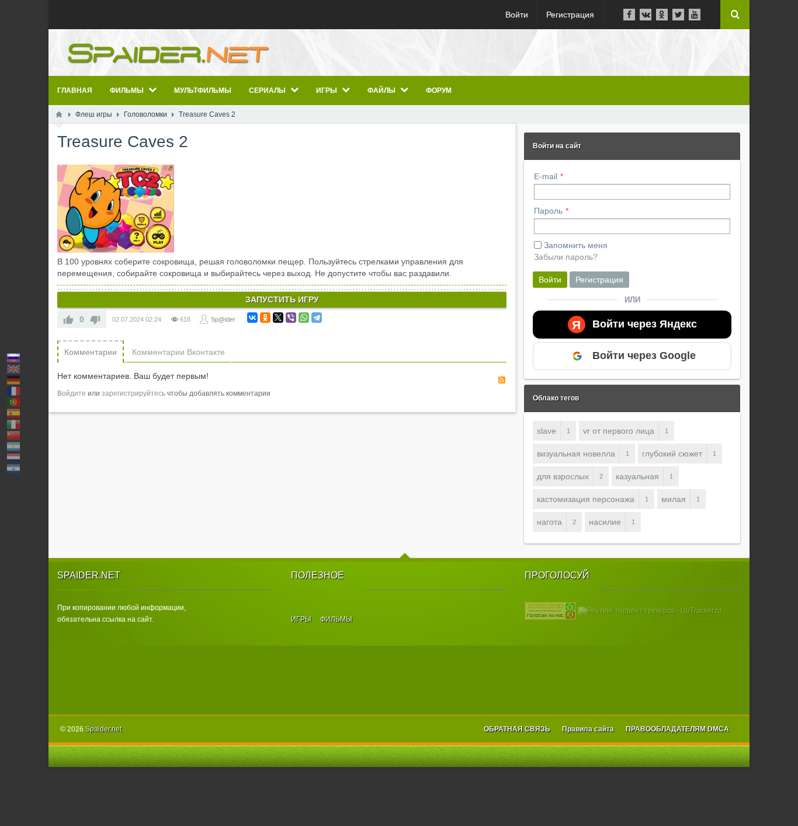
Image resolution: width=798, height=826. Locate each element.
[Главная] (59, 114)
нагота (549, 522)
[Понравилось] (68, 319)
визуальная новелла (576, 453)
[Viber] (291, 317)
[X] (278, 317)
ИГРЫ (301, 619)
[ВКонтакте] (252, 317)
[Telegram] (316, 317)
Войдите (71, 393)
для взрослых (563, 476)
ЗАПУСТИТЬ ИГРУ (282, 299)
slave (546, 430)
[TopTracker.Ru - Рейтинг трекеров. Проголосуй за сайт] (550, 611)
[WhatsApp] (304, 317)
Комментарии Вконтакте (178, 352)
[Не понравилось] (95, 319)
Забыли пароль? (566, 257)
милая (673, 499)
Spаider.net (103, 729)
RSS (501, 380)
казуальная (637, 476)
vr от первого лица (618, 430)
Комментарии (90, 352)
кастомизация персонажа (585, 499)
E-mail (545, 176)
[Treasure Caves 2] (115, 209)
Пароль (548, 210)
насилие (605, 522)
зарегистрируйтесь (133, 393)
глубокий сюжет (672, 453)
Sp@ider (223, 319)
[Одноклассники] (265, 317)
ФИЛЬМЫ (336, 619)
